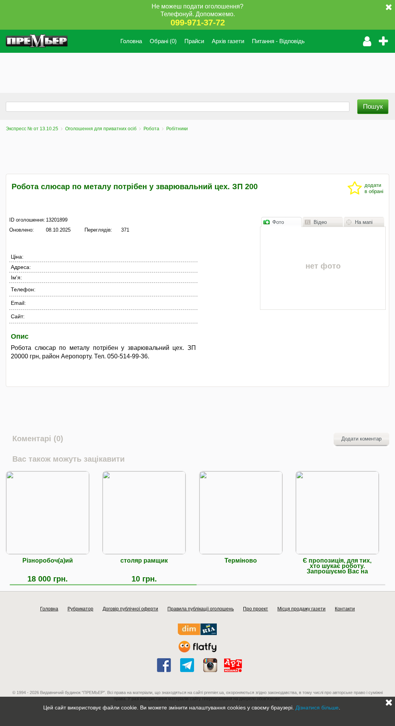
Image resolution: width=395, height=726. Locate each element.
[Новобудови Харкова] (197, 633)
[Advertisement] (140, 70)
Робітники (177, 128)
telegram (187, 665)
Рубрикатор (80, 609)
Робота (151, 128)
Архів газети (228, 41)
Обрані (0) (163, 41)
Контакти (345, 609)
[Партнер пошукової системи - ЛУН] (197, 651)
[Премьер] (37, 41)
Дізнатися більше (317, 707)
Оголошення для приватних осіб (101, 128)
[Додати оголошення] (385, 41)
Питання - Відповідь (278, 41)
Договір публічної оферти (130, 609)
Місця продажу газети (301, 609)
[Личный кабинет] (367, 41)
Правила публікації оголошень (200, 609)
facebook (164, 665)
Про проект (255, 609)
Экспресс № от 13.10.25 (32, 128)
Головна (131, 41)
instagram (210, 665)
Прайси (194, 41)
